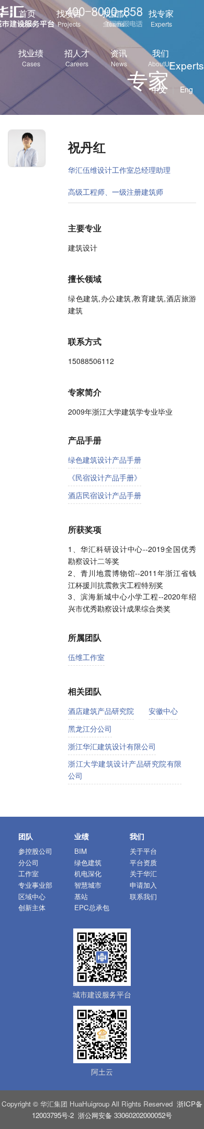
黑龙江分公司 (90, 728)
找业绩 (30, 57)
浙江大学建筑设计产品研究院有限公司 (125, 769)
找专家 (161, 17)
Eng (186, 89)
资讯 (118, 57)
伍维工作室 (86, 657)
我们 (160, 57)
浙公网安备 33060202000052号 (125, 1115)
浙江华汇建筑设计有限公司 (112, 746)
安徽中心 (163, 710)
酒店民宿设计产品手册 (104, 495)
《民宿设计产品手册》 (104, 477)
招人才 (76, 57)
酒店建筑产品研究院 (101, 710)
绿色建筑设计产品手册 (104, 459)
